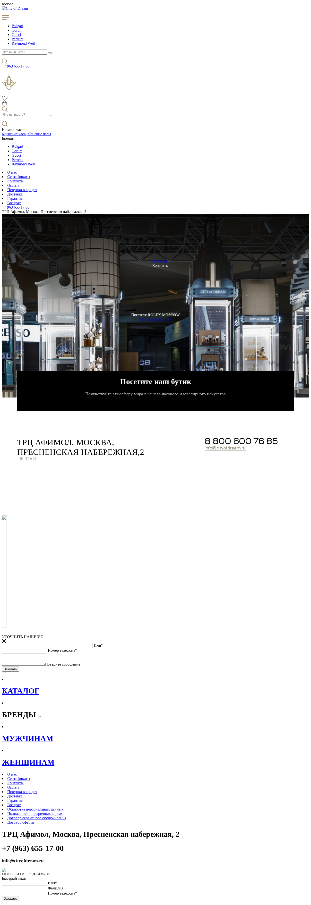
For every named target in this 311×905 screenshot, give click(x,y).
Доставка (15, 194)
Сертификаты (18, 177)
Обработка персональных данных (35, 809)
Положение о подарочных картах (35, 814)
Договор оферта (20, 822)
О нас (12, 172)
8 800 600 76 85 (241, 442)
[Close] (4, 672)
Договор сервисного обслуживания (36, 818)
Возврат (14, 203)
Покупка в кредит (22, 190)
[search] (50, 53)
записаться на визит (155, 319)
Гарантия (15, 198)
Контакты (15, 181)
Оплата (13, 185)
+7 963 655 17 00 (15, 66)
